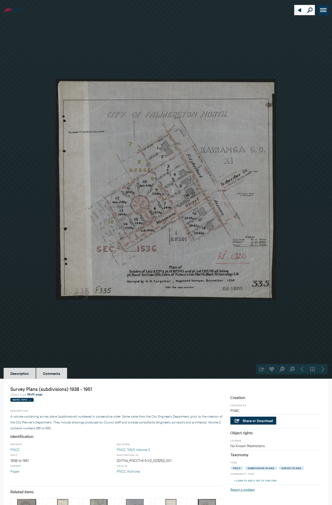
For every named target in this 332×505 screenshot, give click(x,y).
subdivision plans (261, 468)
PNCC (15, 449)
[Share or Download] (261, 369)
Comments (51, 373)
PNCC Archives (128, 471)
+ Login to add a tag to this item (255, 480)
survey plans (291, 468)
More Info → (22, 399)
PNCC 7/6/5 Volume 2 (133, 449)
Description (19, 373)
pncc (237, 468)
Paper (14, 471)
